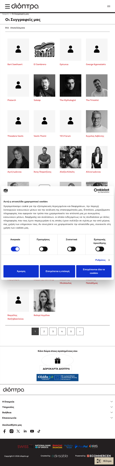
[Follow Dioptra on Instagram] (11, 431)
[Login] (102, 6)
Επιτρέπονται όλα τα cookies (94, 271)
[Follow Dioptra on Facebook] (4, 431)
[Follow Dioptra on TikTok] (39, 431)
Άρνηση (21, 271)
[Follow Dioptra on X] (18, 431)
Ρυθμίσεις (100, 260)
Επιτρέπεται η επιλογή (57, 271)
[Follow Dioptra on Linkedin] (25, 431)
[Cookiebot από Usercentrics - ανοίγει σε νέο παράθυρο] (98, 190)
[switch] (43, 249)
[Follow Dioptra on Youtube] (32, 431)
